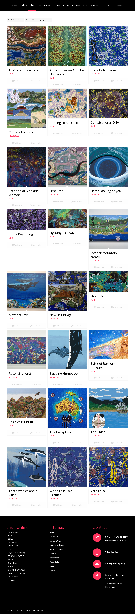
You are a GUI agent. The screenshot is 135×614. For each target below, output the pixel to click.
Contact (53, 570)
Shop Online (54, 536)
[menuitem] (15, 5)
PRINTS (10, 560)
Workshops (54, 558)
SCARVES (11, 566)
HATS (10, 549)
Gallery (52, 566)
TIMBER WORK (13, 577)
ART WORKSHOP (14, 532)
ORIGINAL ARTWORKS (16, 556)
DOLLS (10, 539)
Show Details (36, 81)
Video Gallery (55, 562)
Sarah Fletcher (13, 563)
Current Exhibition (57, 545)
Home (52, 532)
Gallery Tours (13, 546)
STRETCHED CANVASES (16, 570)
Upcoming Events (56, 549)
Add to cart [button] (100, 81)
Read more (18, 81)
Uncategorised (13, 580)
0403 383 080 (111, 551)
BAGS (10, 535)
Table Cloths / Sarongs (16, 573)
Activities (53, 553)
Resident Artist (55, 541)
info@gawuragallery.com (117, 563)
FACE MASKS (12, 542)
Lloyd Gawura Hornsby (16, 553)
